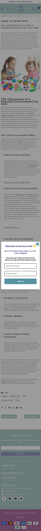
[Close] (37, 244)
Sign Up (21, 281)
